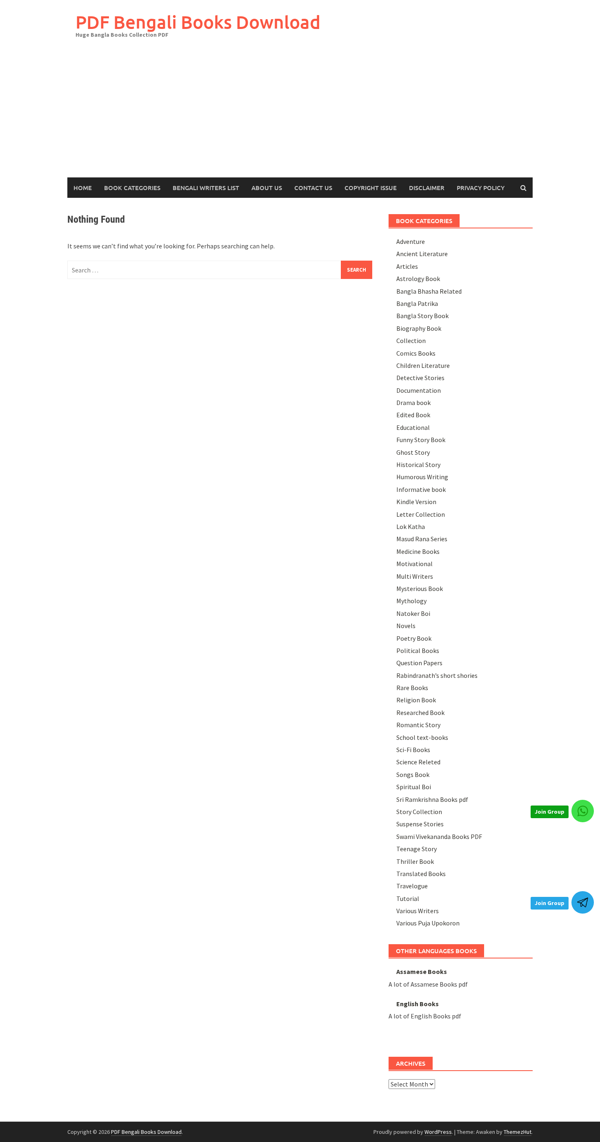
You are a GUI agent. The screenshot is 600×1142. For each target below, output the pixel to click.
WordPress (438, 1131)
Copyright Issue (370, 188)
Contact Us (313, 188)
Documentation (418, 390)
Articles (407, 266)
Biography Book (418, 328)
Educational (413, 427)
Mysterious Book (419, 588)
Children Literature (423, 365)
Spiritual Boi (413, 787)
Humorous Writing (422, 477)
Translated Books (421, 874)
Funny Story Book (420, 440)
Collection (411, 340)
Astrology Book (418, 278)
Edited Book (413, 415)
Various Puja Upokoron (428, 923)
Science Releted (418, 762)
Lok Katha (410, 526)
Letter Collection (420, 514)
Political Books (417, 650)
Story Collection (419, 812)
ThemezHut (517, 1131)
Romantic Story (418, 725)
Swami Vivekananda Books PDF (439, 836)
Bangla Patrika (417, 303)
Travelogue (412, 886)
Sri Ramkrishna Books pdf (432, 799)
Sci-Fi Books (413, 750)
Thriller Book (415, 861)
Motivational (414, 564)
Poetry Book (413, 638)
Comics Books (416, 353)
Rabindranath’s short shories (437, 675)
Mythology (411, 601)
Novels (406, 626)
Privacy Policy (480, 188)
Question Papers (419, 663)
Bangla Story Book (422, 316)
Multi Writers (414, 576)
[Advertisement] (300, 116)
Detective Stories (420, 378)
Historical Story (418, 464)
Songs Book (412, 774)
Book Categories (132, 188)
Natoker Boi (413, 613)
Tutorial (407, 898)
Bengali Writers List (206, 188)
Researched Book (420, 712)
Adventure (410, 241)
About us (266, 188)
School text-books (422, 737)
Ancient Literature (422, 254)
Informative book (421, 489)
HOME (82, 188)
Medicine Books (418, 551)
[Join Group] (582, 811)
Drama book (413, 402)
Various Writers (417, 911)
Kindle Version (416, 502)
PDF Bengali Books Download (198, 22)
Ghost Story (413, 452)
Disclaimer (426, 188)
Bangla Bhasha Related (429, 291)
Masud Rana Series (421, 539)
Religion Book (416, 700)
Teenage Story (416, 849)
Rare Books (412, 688)
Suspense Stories (420, 824)
